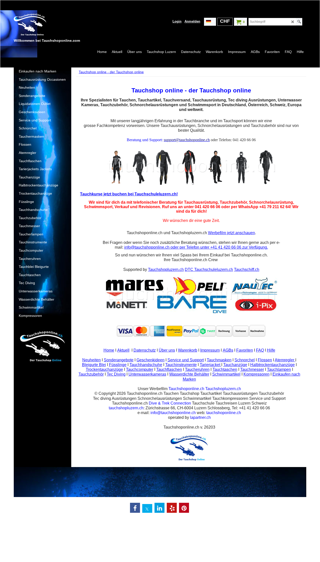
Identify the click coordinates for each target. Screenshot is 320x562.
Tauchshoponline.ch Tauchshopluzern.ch (204, 389)
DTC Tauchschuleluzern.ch (209, 269)
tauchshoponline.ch (223, 413)
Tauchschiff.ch (246, 269)
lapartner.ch (200, 417)
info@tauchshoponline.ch (147, 247)
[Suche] (299, 21)
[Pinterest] (184, 508)
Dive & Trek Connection (170, 403)
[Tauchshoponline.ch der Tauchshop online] (51, 25)
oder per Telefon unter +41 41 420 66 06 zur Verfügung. (219, 247)
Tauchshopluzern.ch (166, 269)
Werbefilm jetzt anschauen (231, 233)
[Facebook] (135, 508)
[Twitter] (147, 509)
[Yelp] (172, 508)
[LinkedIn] (159, 508)
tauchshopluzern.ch (126, 408)
